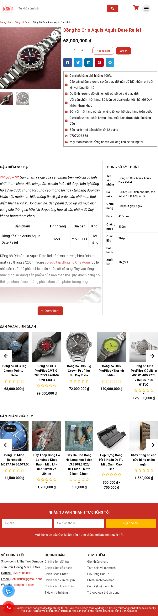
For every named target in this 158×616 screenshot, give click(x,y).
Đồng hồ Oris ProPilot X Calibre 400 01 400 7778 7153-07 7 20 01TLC (144, 375)
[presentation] (6, 356)
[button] (67, 62)
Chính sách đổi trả (57, 561)
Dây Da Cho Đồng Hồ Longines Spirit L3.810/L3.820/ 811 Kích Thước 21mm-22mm (79, 464)
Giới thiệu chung (97, 561)
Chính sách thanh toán (59, 586)
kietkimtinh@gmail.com (26, 579)
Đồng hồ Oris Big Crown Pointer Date (14, 370)
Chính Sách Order (56, 574)
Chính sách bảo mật (100, 580)
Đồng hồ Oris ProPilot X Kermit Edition (111, 370)
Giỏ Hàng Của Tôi (98, 574)
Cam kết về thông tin (100, 586)
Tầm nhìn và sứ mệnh (101, 568)
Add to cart (103, 50)
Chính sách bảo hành (58, 568)
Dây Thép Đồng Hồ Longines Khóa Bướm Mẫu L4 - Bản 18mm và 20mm (46, 464)
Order (123, 50)
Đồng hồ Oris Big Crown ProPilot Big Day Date (79, 370)
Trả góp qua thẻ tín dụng (103, 592)
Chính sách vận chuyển (60, 580)
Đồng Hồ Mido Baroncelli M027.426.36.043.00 (15, 459)
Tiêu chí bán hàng (56, 592)
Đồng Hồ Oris (22, 22)
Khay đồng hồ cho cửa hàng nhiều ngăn (143, 459)
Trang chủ (5, 22)
